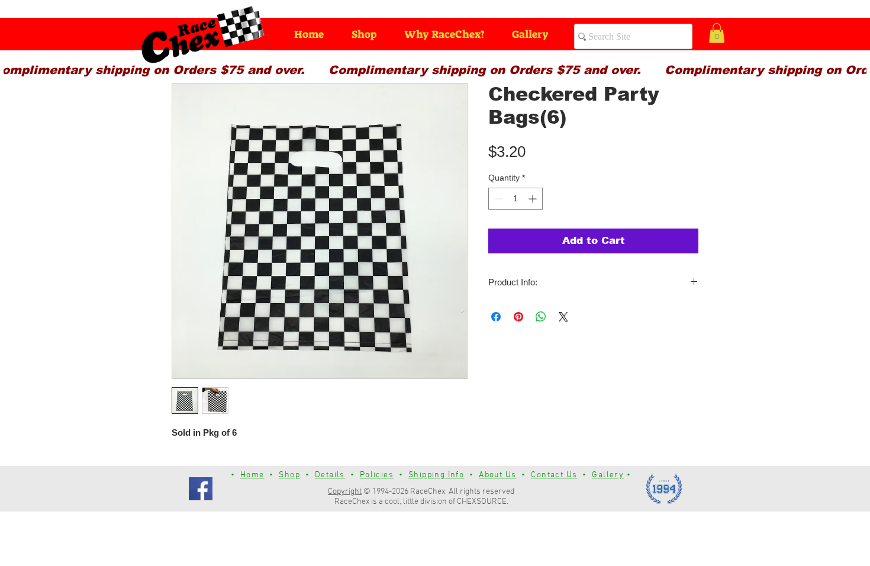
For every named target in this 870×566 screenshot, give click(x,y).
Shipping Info (436, 475)
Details (330, 475)
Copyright (345, 492)
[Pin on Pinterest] (518, 317)
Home (252, 475)
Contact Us (554, 475)
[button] (716, 33)
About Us (497, 475)
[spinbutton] (515, 198)
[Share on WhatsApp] (541, 317)
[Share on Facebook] (496, 317)
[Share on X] (563, 317)
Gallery (608, 475)
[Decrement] (497, 198)
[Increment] (533, 198)
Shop (289, 475)
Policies (377, 475)
